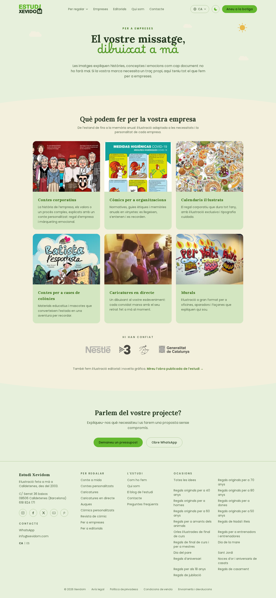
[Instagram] (23, 513)
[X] (43, 513)
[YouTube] (54, 513)
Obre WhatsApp (164, 442)
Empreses (100, 9)
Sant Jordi (225, 552)
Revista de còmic (94, 516)
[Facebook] (33, 513)
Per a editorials (92, 528)
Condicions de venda (158, 589)
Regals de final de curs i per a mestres (191, 544)
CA (21, 543)
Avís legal (97, 589)
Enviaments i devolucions (195, 589)
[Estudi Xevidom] (30, 9)
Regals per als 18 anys (190, 569)
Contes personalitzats (97, 486)
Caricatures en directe (98, 498)
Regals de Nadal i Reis (234, 521)
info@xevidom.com (34, 536)
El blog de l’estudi (140, 492)
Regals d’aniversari (187, 559)
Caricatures (89, 492)
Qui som (138, 9)
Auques (86, 504)
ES (28, 543)
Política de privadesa (124, 589)
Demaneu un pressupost (118, 442)
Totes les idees (185, 480)
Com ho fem (137, 480)
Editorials (119, 9)
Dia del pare (182, 552)
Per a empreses (92, 522)
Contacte (156, 9)
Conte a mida (91, 480)
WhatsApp (26, 530)
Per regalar (76, 9)
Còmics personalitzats (97, 510)
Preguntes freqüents (142, 504)
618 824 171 (27, 502)
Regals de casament (233, 569)
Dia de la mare (229, 542)
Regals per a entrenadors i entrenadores (237, 534)
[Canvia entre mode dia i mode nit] (216, 9)
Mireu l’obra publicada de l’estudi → (175, 369)
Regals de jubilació (187, 575)
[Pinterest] (64, 513)
